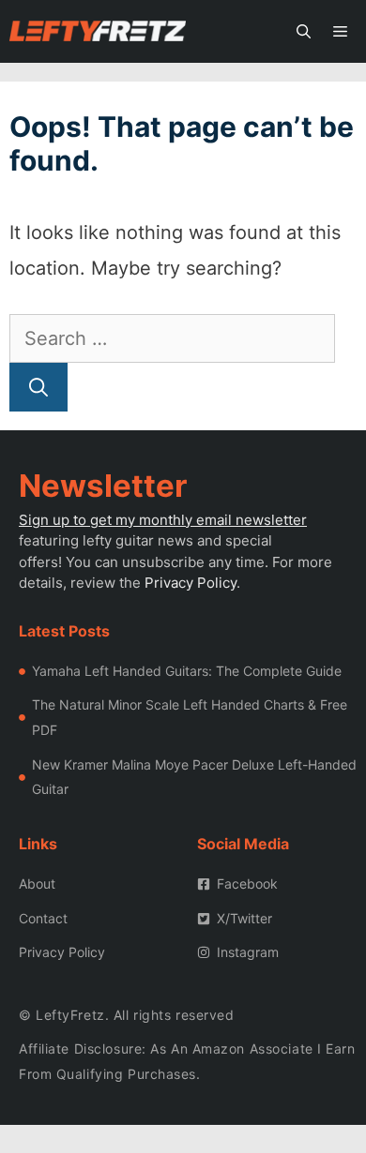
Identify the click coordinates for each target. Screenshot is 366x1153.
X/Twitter (244, 918)
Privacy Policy (190, 582)
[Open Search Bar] (303, 31)
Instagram (248, 952)
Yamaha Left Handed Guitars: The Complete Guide (187, 671)
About (37, 883)
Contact (43, 918)
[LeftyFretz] (97, 31)
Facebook (247, 883)
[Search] (38, 387)
